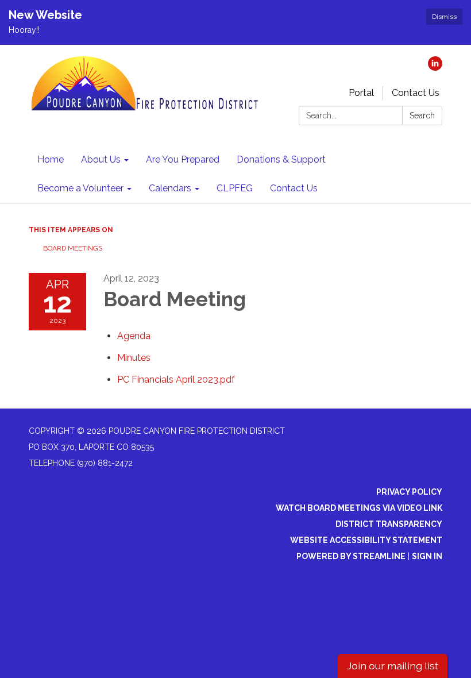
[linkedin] (435, 67)
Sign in (427, 556)
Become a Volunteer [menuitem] (80, 188)
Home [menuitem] (50, 159)
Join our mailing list (392, 666)
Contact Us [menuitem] (294, 188)
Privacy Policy (409, 491)
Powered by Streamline (351, 556)
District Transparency (388, 524)
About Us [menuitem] (101, 159)
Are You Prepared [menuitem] (182, 159)
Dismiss (444, 17)
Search (422, 115)
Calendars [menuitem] (170, 188)
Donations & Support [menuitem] (281, 159)
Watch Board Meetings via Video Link (359, 508)
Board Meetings (72, 248)
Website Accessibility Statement (366, 540)
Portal (361, 92)
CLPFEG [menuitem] (235, 188)
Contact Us (415, 92)
